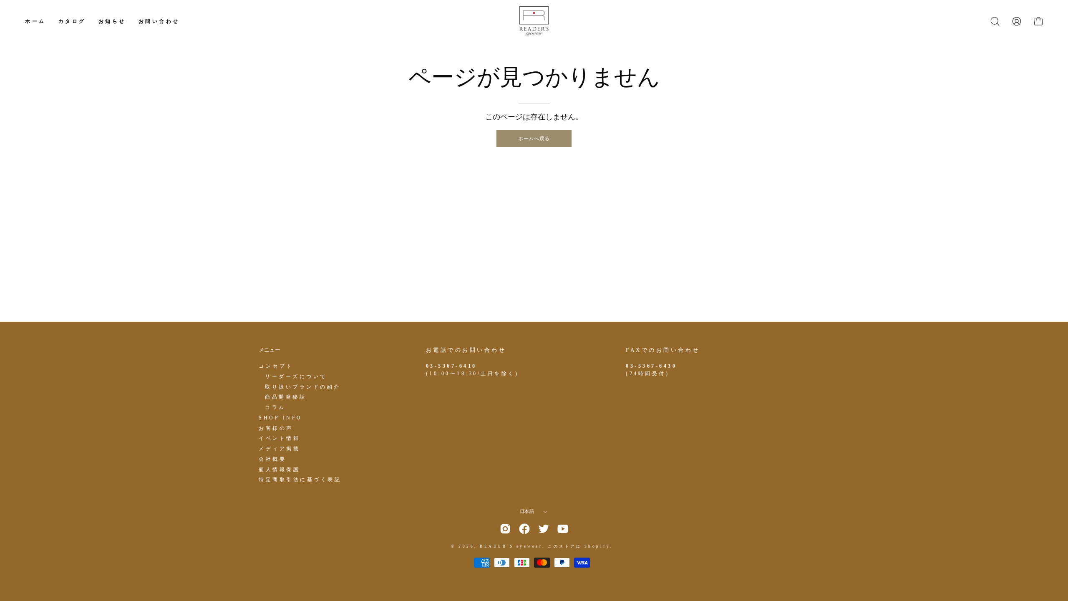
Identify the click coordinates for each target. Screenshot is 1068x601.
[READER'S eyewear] (534, 21)
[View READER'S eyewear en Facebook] (524, 529)
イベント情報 (279, 438)
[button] (995, 21)
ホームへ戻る (534, 138)
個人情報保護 (279, 469)
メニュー (269, 350)
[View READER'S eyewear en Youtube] (563, 529)
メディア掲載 (279, 449)
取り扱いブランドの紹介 (303, 386)
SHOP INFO (280, 417)
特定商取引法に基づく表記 (300, 479)
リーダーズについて (296, 376)
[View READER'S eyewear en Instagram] (505, 529)
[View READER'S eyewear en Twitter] (543, 529)
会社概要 (272, 459)
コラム (275, 407)
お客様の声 (276, 428)
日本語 (527, 511)
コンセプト (276, 366)
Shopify (597, 546)
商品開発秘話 (285, 397)
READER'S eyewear (511, 546)
